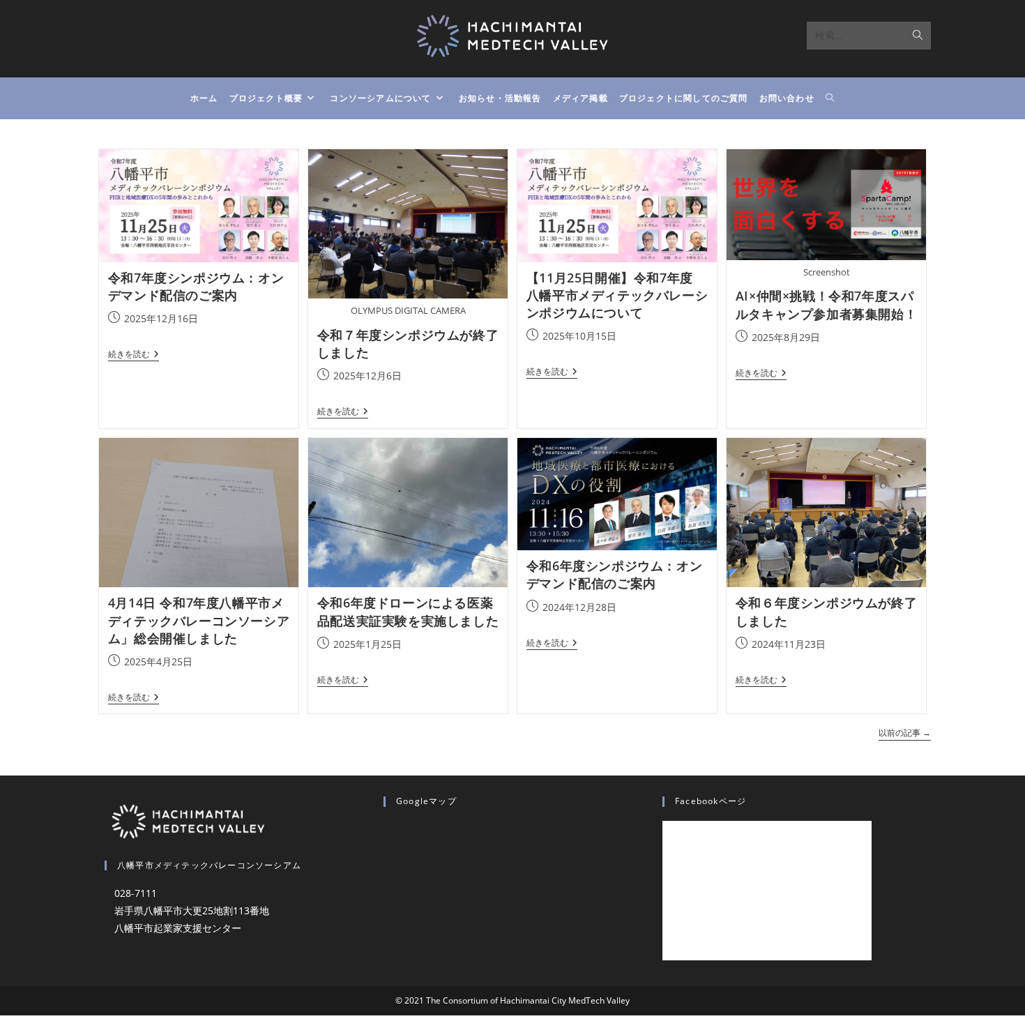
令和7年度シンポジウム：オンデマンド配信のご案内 (196, 286)
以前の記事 (905, 733)
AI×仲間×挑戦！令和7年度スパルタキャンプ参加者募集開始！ (826, 304)
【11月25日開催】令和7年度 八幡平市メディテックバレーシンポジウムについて (617, 295)
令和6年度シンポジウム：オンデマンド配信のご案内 (614, 574)
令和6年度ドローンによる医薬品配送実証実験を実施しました (408, 611)
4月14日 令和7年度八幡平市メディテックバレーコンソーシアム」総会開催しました (198, 620)
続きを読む (133, 355)
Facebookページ (710, 801)
